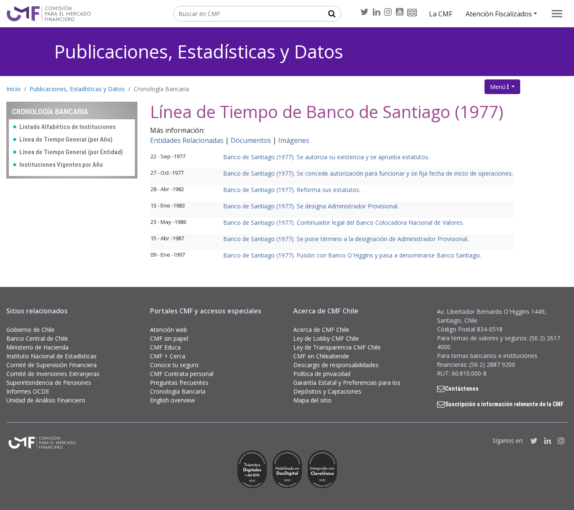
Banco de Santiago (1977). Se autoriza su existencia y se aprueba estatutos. (326, 157)
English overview (172, 400)
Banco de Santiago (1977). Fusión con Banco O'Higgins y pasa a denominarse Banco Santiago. (352, 255)
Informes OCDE (27, 391)
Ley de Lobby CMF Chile (326, 338)
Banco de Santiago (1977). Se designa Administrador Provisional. (311, 206)
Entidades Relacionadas (187, 140)
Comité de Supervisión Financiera (51, 365)
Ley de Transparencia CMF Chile (337, 347)
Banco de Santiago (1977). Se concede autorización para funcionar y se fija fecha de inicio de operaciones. (368, 173)
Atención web (168, 330)
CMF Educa (165, 347)
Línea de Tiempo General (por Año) (66, 139)
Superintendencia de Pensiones (48, 382)
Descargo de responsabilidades (336, 365)
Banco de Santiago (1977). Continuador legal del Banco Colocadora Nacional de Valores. (343, 222)
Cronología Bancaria (161, 89)
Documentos (251, 140)
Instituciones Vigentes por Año (61, 164)
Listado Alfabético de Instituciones (67, 127)
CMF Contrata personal (181, 374)
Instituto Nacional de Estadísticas (51, 356)
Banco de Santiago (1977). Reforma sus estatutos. (292, 190)
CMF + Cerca (167, 356)
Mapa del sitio (312, 400)
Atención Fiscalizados (499, 13)
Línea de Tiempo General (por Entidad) (71, 152)
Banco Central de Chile (37, 338)
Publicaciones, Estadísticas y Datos (198, 51)
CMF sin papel (169, 338)
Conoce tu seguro (174, 365)
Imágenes (293, 140)
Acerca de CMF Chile (321, 330)
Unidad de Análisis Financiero (45, 400)
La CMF (440, 13)
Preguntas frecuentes (179, 382)
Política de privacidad (321, 374)
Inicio (13, 89)
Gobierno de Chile (30, 330)
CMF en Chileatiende (321, 356)
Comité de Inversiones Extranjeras (53, 374)
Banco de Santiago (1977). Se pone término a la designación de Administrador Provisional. (346, 239)
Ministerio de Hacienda (37, 347)
